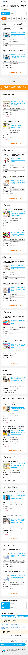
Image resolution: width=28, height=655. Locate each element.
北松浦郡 (13, 627)
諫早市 (12, 624)
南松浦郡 (3, 628)
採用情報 (23, 649)
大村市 (16, 624)
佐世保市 (7, 624)
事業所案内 (12, 649)
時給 (14, 18)
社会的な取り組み (18, 649)
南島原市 (7, 627)
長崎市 (2, 624)
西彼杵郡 (18, 627)
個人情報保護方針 (14, 650)
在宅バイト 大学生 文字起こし (8, 616)
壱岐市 (21, 624)
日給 (19, 18)
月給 (24, 18)
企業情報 (8, 649)
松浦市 (2, 627)
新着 (9, 18)
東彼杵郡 (23, 627)
